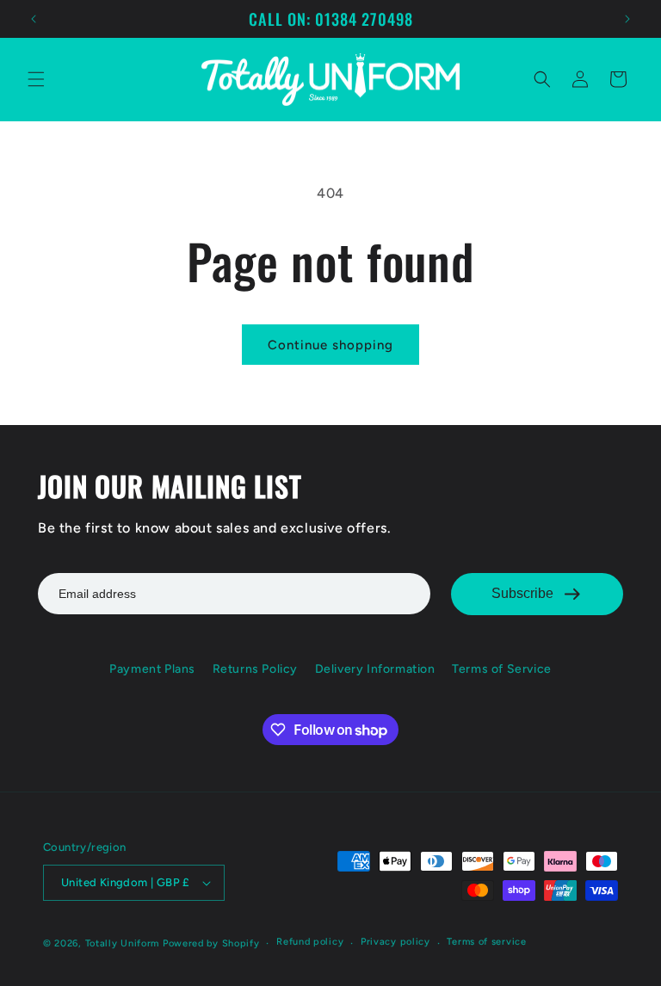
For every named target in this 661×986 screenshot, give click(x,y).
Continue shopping (330, 345)
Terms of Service (502, 669)
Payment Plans (152, 669)
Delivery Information (375, 669)
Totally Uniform (122, 943)
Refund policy (309, 941)
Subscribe (522, 593)
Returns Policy (255, 669)
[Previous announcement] (34, 19)
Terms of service (486, 941)
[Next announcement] (627, 19)
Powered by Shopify (211, 943)
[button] (36, 79)
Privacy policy (395, 941)
